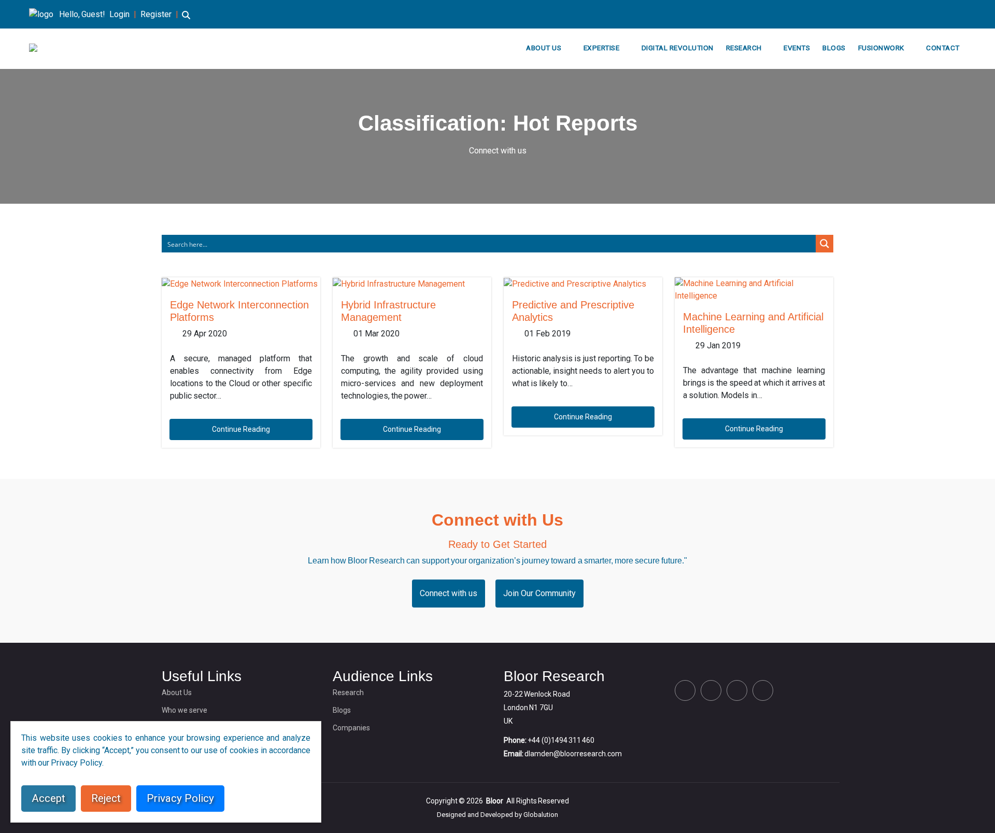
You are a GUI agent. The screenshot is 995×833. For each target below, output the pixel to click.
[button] (186, 20)
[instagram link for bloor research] (946, 14)
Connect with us (498, 151)
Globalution (540, 814)
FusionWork (881, 48)
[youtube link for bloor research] (963, 14)
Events (797, 48)
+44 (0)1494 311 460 (561, 740)
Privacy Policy (180, 798)
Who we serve (184, 710)
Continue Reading (241, 429)
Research (744, 48)
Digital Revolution (678, 48)
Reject (106, 798)
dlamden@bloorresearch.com (573, 754)
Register (156, 14)
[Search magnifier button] (824, 243)
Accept (48, 798)
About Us (543, 48)
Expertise (602, 48)
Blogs (834, 48)
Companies (351, 727)
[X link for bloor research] (913, 14)
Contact (943, 48)
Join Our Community (539, 593)
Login (119, 14)
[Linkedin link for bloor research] (929, 14)
